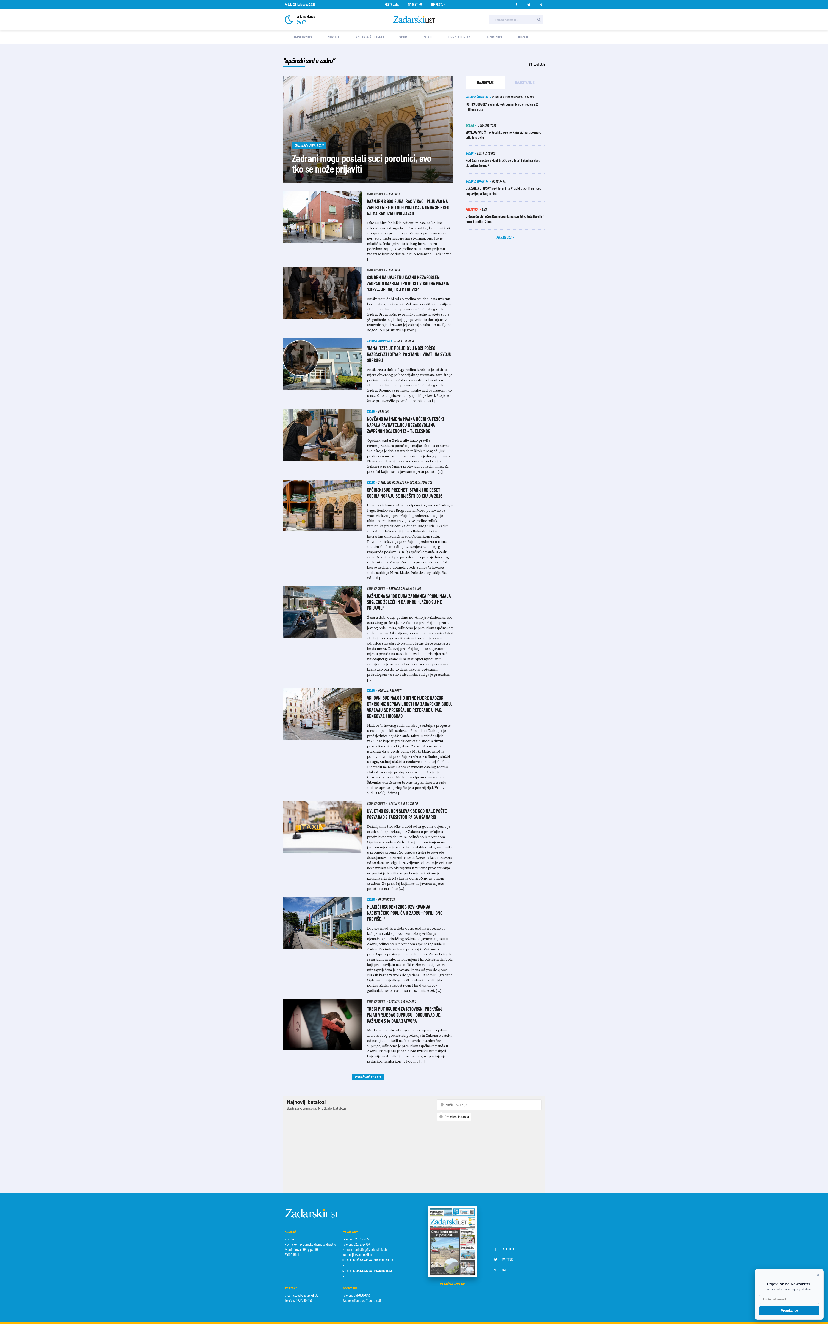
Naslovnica (303, 37)
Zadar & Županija (370, 37)
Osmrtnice (494, 37)
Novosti (334, 37)
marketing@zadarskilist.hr (370, 1249)
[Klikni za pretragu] (539, 19)
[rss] (541, 3)
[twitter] (529, 3)
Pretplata (392, 4)
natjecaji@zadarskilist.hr (359, 1254)
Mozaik (523, 37)
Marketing (415, 4)
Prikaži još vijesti (368, 1077)
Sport (404, 37)
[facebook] (516, 3)
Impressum (438, 4)
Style (429, 37)
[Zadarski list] (414, 19)
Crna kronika (459, 37)
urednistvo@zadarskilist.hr (303, 1295)
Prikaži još (504, 237)
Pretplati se (789, 1310)
